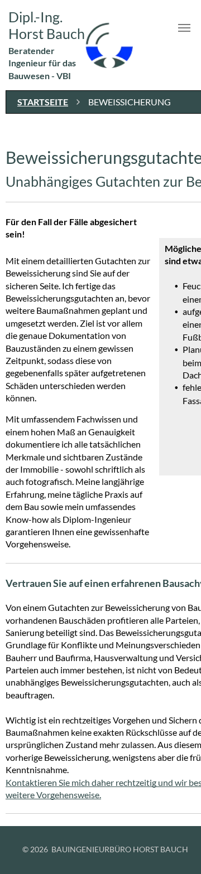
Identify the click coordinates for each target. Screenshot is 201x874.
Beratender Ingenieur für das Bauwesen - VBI (42, 63)
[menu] (184, 28)
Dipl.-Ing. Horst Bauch (46, 25)
